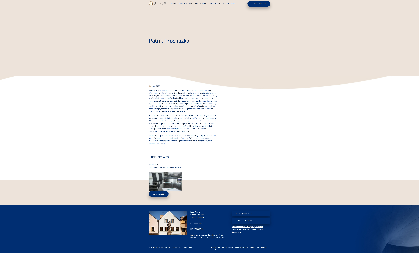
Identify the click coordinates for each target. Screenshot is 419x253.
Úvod (173, 4)
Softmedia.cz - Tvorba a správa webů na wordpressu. (236, 247)
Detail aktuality (159, 194)
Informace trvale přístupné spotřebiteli (247, 227)
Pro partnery (201, 4)
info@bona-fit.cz (245, 214)
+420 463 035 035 (258, 4)
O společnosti (216, 4)
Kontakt (230, 4)
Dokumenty (236, 232)
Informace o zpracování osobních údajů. (247, 229)
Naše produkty (185, 4)
